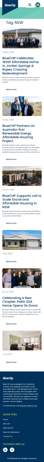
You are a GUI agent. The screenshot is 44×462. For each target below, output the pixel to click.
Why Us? (6, 424)
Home (5, 419)
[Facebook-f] (12, 450)
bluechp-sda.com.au (28, 406)
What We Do (8, 428)
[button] (37, 4)
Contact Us (7, 436)
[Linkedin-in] (5, 450)
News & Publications (11, 432)
